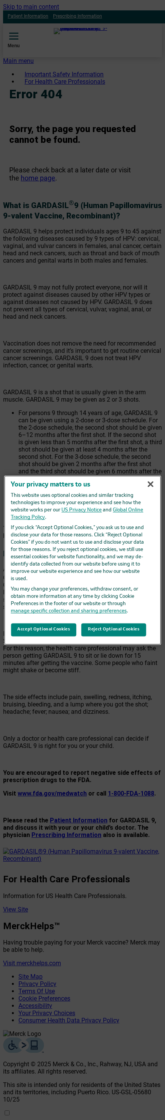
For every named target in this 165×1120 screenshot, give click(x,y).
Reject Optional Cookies (113, 629)
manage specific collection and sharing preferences (69, 611)
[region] (82, 560)
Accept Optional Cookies (43, 629)
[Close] (150, 484)
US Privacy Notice (81, 510)
